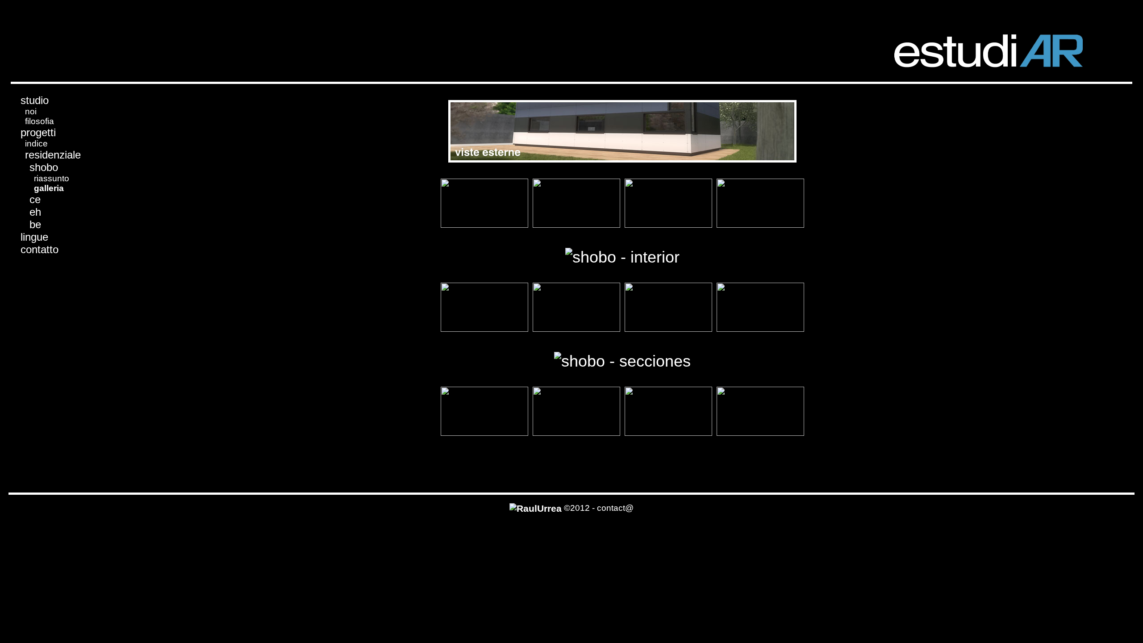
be (35, 224)
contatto (39, 249)
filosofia (39, 121)
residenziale (53, 155)
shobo (43, 167)
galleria (49, 188)
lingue (34, 237)
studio (35, 100)
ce (35, 199)
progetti (38, 132)
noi (31, 111)
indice (36, 143)
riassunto (51, 178)
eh (35, 212)
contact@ (615, 508)
